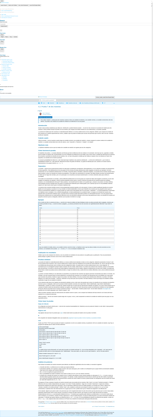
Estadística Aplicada (72, 103)
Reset (2, 34)
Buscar (40, 100)
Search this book (3, 22)
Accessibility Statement (79, 415)
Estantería (52, 103)
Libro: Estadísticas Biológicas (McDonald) (90, 103)
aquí (62, 312)
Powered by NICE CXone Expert (57, 412)
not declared (89, 401)
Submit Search (4, 26)
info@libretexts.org (103, 415)
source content (48, 403)
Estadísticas (61, 103)
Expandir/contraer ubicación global (114, 103)
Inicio (44, 103)
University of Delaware (47, 114)
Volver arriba (40, 406)
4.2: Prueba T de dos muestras (50, 401)
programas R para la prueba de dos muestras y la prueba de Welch (84, 318)
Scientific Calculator (7, 69)
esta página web (107, 288)
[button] (5, 78)
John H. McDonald (46, 113)
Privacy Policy (62, 415)
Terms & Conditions (70, 415)
